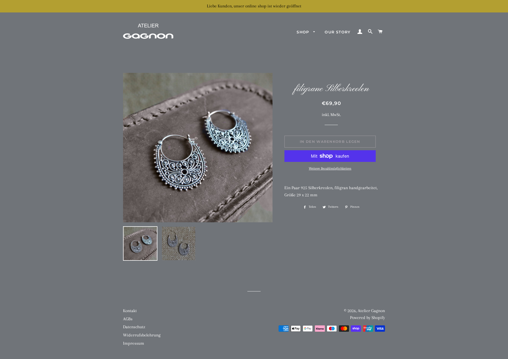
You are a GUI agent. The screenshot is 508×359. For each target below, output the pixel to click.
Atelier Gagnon (371, 310)
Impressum (133, 343)
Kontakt (130, 310)
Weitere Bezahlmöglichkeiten (330, 168)
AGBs (128, 318)
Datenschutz (134, 326)
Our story (338, 32)
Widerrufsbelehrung (142, 335)
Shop (304, 32)
